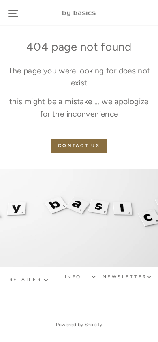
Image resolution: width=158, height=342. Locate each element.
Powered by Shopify (79, 324)
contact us (79, 145)
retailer (25, 279)
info (73, 277)
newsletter (124, 277)
